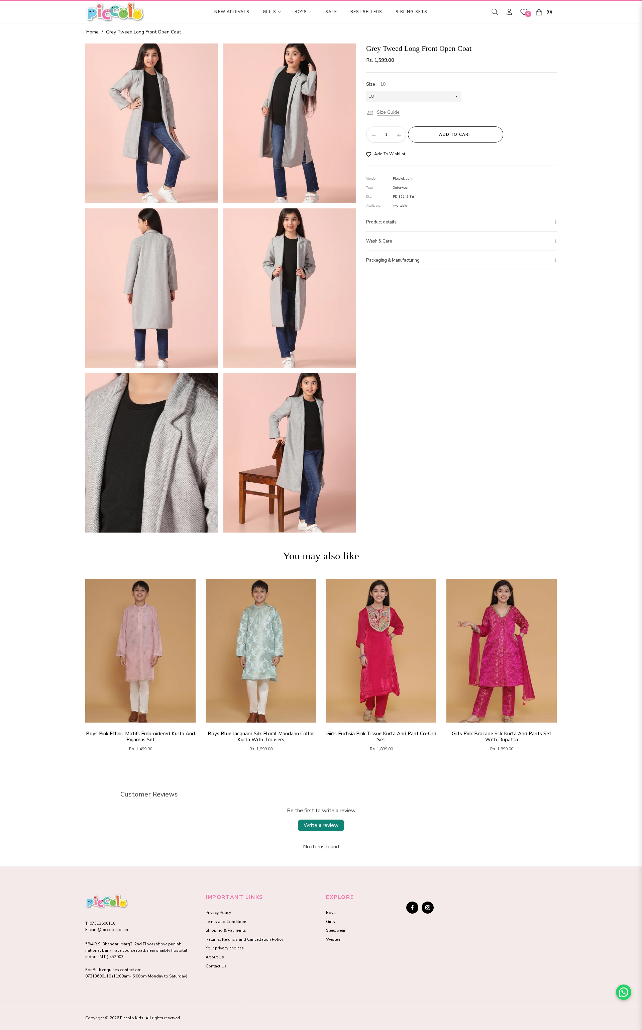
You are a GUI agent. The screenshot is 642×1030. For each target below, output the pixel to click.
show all (321, 770)
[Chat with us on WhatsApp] (623, 992)
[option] (152, 123)
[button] (495, 12)
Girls (330, 921)
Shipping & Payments (226, 930)
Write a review (321, 825)
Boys (331, 912)
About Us (215, 957)
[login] (509, 11)
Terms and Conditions (226, 921)
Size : (376, 84)
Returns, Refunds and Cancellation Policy (244, 939)
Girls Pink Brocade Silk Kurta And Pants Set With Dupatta (501, 737)
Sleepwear (335, 930)
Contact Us (216, 966)
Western (333, 939)
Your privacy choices (225, 948)
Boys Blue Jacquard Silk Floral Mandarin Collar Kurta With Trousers (261, 737)
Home (92, 32)
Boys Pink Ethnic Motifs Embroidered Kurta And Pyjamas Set (140, 737)
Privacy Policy (218, 912)
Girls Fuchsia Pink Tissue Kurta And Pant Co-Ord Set (381, 737)
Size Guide (388, 113)
